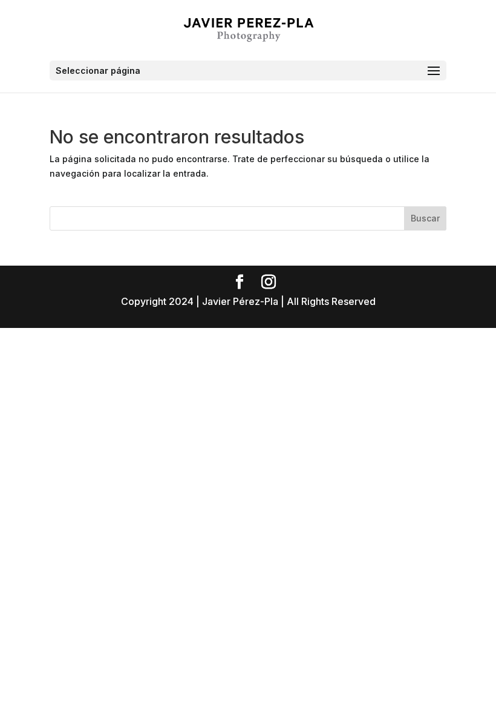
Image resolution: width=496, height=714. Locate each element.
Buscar (425, 218)
